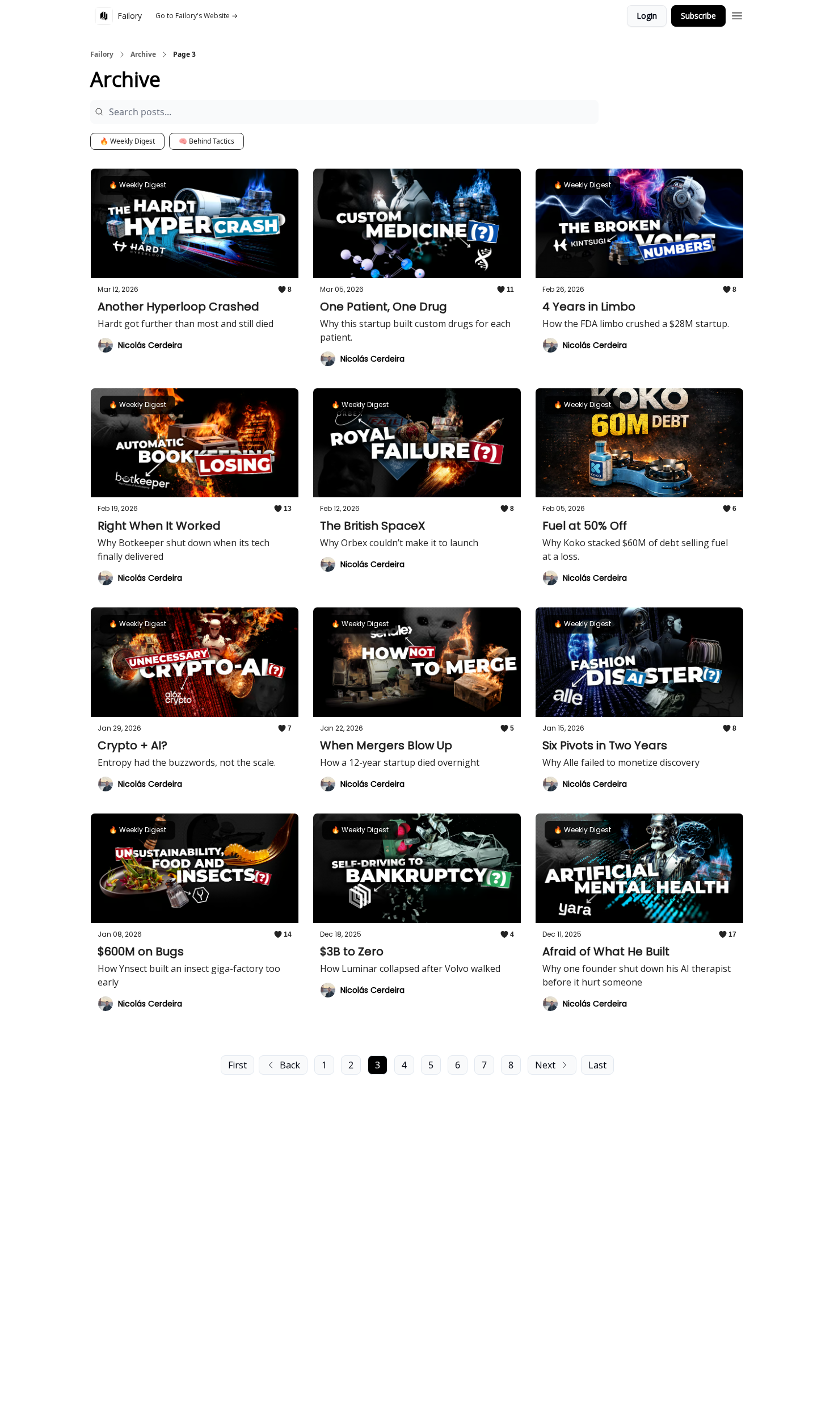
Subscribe (698, 15)
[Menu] (737, 14)
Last (597, 1065)
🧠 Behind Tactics (206, 141)
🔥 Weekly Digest (127, 141)
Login (647, 15)
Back (290, 1065)
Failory (101, 54)
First (237, 1065)
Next (545, 1065)
